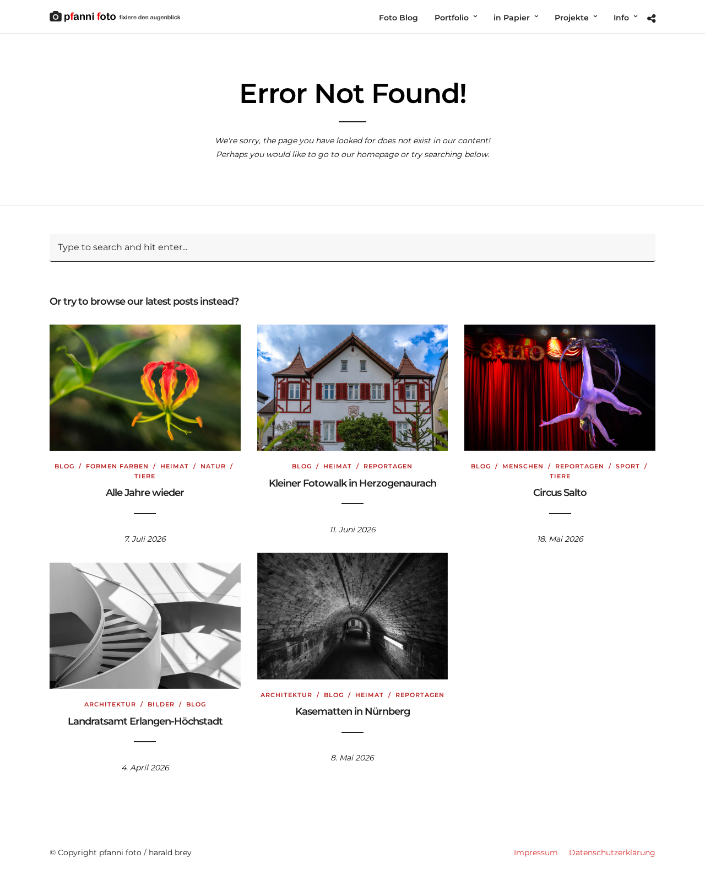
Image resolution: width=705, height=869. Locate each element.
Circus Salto (560, 493)
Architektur (286, 695)
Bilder (161, 704)
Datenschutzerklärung (612, 852)
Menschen (523, 466)
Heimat (174, 466)
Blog (64, 466)
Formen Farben (117, 466)
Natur (213, 466)
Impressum (536, 852)
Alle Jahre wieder (145, 493)
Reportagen (388, 466)
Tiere (144, 476)
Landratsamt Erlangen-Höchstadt (145, 721)
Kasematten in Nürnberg (352, 711)
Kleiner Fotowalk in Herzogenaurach (352, 483)
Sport (628, 466)
